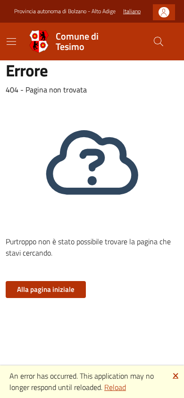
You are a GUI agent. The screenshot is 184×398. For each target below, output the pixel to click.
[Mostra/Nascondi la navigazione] (11, 41)
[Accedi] (164, 12)
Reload (115, 387)
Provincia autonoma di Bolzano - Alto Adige (65, 11)
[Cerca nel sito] (158, 41)
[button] (132, 11)
